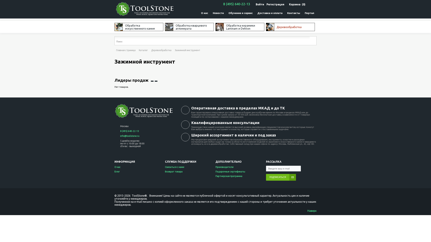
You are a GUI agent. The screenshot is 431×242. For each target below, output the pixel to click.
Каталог (143, 50)
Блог (117, 171)
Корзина (294, 4)
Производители (225, 167)
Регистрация (275, 4)
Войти (260, 4)
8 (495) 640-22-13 (236, 4)
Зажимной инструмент (187, 50)
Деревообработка (161, 50)
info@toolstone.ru (129, 136)
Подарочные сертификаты (230, 171)
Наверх (312, 210)
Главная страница (126, 50)
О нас (117, 167)
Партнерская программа (229, 176)
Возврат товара (174, 171)
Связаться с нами (174, 167)
